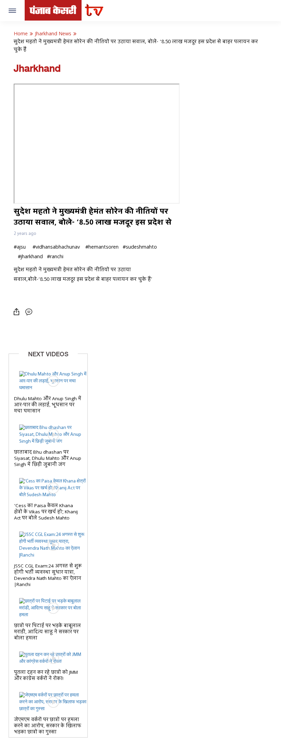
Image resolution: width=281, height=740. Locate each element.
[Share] (18, 311)
